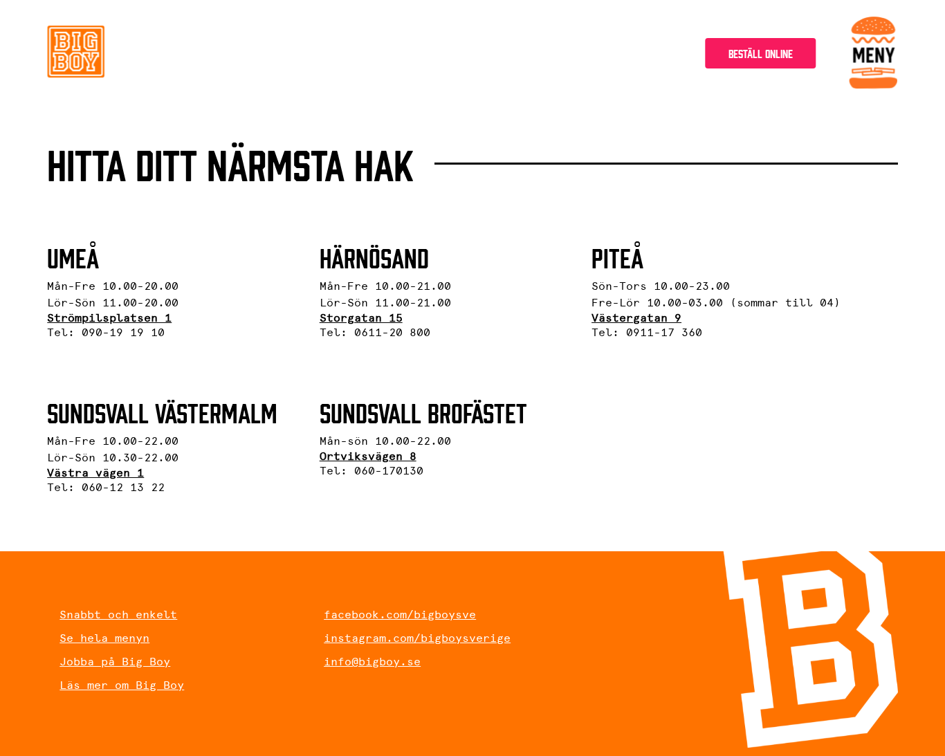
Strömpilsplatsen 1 (109, 317)
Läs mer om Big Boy (121, 685)
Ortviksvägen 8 (368, 456)
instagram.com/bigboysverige (417, 638)
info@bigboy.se (372, 661)
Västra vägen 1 (95, 472)
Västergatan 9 (636, 317)
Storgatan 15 (361, 317)
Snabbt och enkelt (118, 614)
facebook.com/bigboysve (400, 614)
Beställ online (760, 52)
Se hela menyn (104, 638)
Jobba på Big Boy (114, 661)
